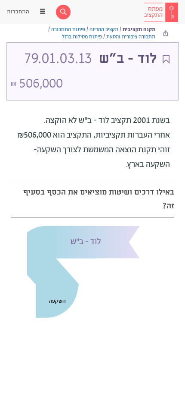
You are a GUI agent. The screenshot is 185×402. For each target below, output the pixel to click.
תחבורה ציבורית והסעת (130, 37)
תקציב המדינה (103, 29)
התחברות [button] (18, 12)
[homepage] (161, 12)
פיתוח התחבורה (68, 29)
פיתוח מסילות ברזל (82, 37)
